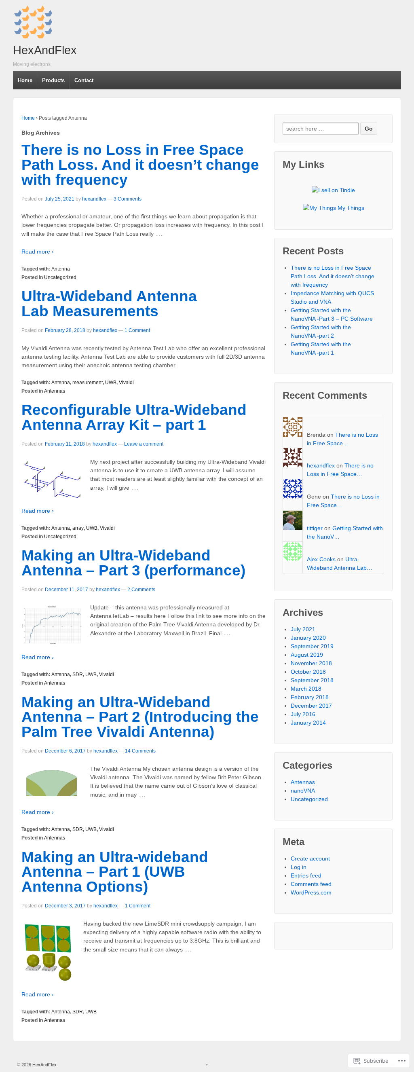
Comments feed (311, 884)
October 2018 (308, 671)
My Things (350, 208)
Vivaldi (126, 382)
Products (53, 80)
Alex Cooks (321, 559)
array (78, 528)
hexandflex (94, 199)
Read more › (37, 251)
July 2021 (303, 629)
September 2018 (312, 680)
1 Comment (137, 330)
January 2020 (308, 637)
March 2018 (306, 688)
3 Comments (128, 199)
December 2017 (311, 705)
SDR (77, 674)
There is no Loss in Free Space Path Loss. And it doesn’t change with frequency (140, 165)
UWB (110, 382)
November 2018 (311, 663)
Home (25, 80)
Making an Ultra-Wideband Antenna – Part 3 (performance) (133, 563)
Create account (310, 858)
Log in (298, 867)
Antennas (54, 391)
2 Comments (141, 589)
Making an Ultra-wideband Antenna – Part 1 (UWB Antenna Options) (114, 872)
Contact (83, 80)
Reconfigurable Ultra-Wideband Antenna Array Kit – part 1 (134, 417)
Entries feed (306, 875)
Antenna (60, 269)
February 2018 (310, 697)
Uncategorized (60, 277)
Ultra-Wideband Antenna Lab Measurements (109, 303)
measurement (87, 382)
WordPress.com (311, 892)
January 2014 (308, 722)
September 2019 (312, 646)
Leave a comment (143, 444)
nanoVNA (303, 790)
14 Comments (140, 751)
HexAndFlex (45, 50)
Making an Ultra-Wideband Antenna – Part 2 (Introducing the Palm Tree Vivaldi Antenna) (140, 717)
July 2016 (303, 714)
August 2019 (307, 654)
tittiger (315, 528)
